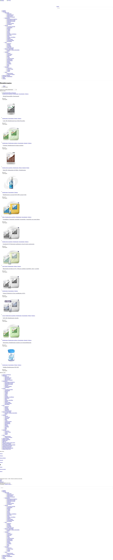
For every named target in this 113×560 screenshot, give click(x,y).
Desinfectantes (9, 59)
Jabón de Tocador (10, 14)
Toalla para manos (10, 47)
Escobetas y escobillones (11, 33)
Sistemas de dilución (6, 555)
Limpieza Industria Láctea (7, 445)
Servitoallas (9, 46)
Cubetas (8, 30)
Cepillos (8, 29)
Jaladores (8, 38)
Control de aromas (10, 58)
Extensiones (9, 35)
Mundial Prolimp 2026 (6, 449)
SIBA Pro (4, 441)
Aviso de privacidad (3, 469)
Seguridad (6, 66)
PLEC (8, 65)
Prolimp (15, 118)
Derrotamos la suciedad (6, 446)
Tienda (3, 557)
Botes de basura (10, 73)
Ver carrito (2, 484)
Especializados (10, 60)
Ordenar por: (2, 89)
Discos (8, 31)
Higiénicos (9, 43)
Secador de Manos (10, 23)
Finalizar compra (8, 484)
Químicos (6, 52)
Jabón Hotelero (10, 15)
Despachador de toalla (11, 20)
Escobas (8, 32)
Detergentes (7, 12)
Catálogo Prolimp (5, 438)
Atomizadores (9, 27)
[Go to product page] (35, 92)
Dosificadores (7, 18)
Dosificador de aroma (11, 21)
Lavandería (9, 63)
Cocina (8, 57)
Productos (4, 11)
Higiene (8, 61)
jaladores (6, 401)
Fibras (8, 36)
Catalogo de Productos (6, 374)
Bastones (8, 28)
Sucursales (1, 460)
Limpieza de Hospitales (6, 443)
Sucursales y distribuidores (7, 76)
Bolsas (8, 50)
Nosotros (1, 453)
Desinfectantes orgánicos (12, 143)
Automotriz (9, 55)
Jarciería (6, 25)
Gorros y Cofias (10, 69)
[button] (57, 6)
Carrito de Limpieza (10, 74)
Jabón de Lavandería (11, 16)
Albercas (8, 53)
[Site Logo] (13, 0)
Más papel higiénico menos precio (8, 442)
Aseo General (9, 54)
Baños (8, 56)
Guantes (8, 70)
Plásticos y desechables (9, 48)
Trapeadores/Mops (10, 40)
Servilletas (9, 45)
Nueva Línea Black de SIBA (7, 447)
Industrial (9, 62)
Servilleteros (9, 24)
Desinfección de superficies (7, 93)
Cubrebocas (9, 67)
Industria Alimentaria (6, 439)
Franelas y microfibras (11, 37)
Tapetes (8, 71)
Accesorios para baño (11, 26)
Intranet (1, 471)
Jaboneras (9, 22)
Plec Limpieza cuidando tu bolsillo (8, 444)
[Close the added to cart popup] (11, 484)
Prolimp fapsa (4, 440)
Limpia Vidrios (10, 39)
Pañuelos (8, 44)
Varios (6, 72)
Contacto (4, 78)
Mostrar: (1, 90)
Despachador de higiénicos (12, 19)
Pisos (8, 64)
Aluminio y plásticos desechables (13, 49)
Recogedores (9, 41)
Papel (6, 42)
